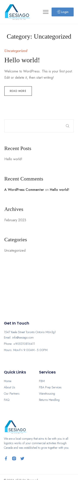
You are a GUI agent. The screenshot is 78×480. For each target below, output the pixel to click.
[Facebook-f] (6, 458)
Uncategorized (15, 250)
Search (67, 126)
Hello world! (13, 159)
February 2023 (15, 220)
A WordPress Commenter (24, 189)
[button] (63, 12)
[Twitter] (22, 458)
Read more (18, 91)
